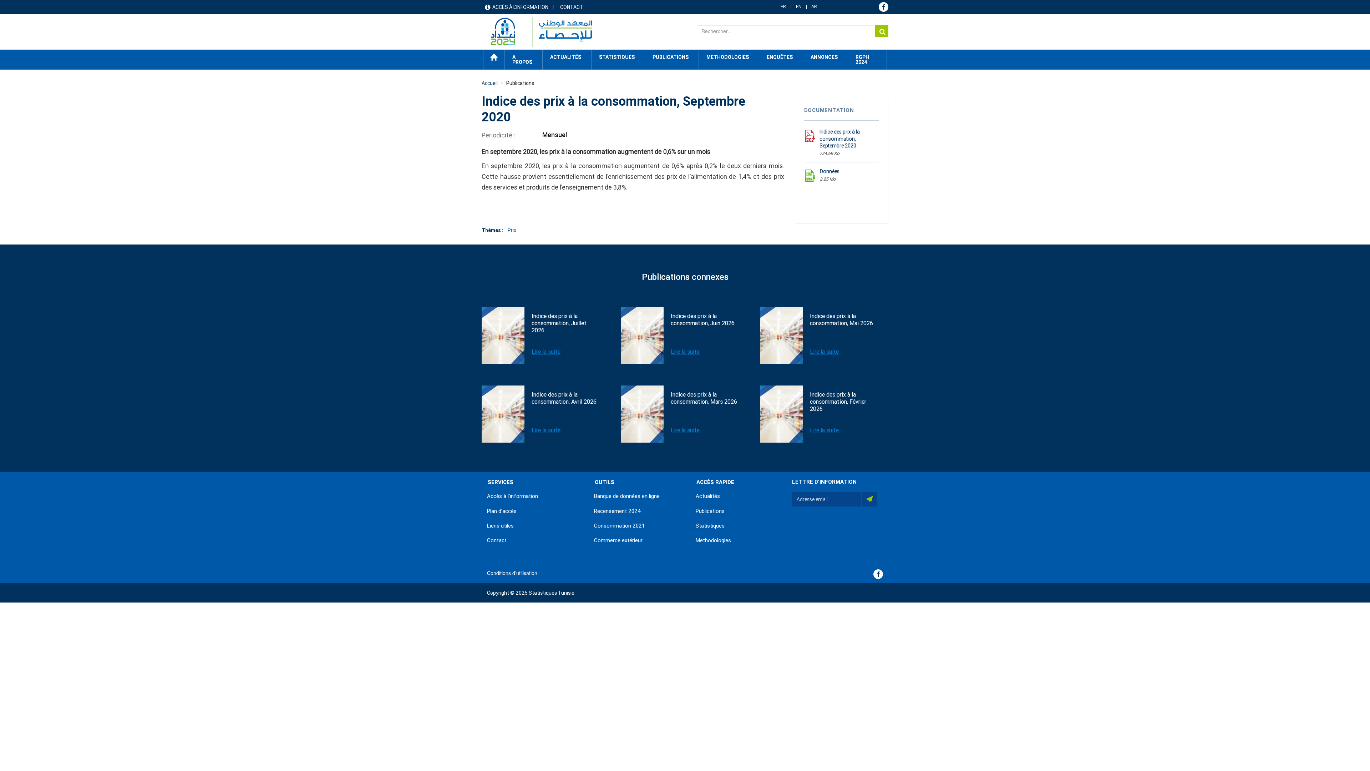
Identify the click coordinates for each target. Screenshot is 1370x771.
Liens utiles (500, 526)
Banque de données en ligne (627, 496)
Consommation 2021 (619, 526)
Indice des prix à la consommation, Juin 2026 (703, 320)
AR (814, 6)
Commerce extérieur (618, 540)
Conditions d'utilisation (512, 572)
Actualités (708, 496)
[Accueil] (538, 32)
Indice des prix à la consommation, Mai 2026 (841, 320)
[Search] (881, 31)
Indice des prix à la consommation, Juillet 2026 (559, 323)
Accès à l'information (520, 7)
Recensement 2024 (617, 511)
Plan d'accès (502, 511)
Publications (671, 57)
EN (799, 6)
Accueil (493, 57)
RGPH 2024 (862, 59)
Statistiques (710, 526)
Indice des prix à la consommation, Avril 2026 (564, 398)
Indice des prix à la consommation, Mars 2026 (704, 398)
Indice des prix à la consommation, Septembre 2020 (840, 138)
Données (829, 171)
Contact (571, 7)
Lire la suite (546, 351)
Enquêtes (780, 57)
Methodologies (713, 540)
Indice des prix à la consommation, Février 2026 (838, 401)
